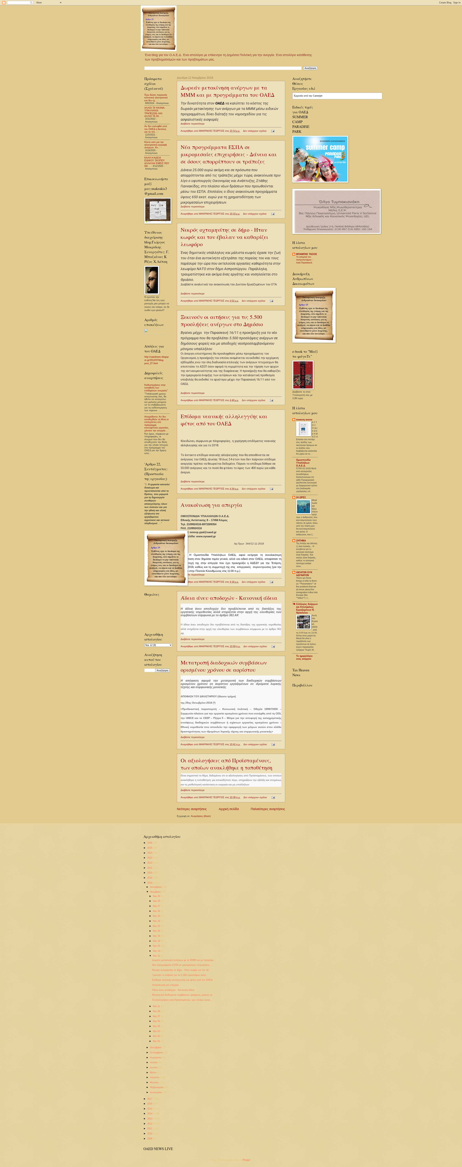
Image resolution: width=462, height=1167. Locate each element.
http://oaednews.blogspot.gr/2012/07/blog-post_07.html (156, 360)
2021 (150, 867)
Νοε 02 (157, 1036)
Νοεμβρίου (156, 891)
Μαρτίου (154, 1082)
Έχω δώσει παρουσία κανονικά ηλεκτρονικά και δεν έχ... (156, 98)
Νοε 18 (157, 941)
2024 (150, 853)
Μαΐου (153, 1072)
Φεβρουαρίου (157, 1087)
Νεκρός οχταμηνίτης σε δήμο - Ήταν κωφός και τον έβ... (181, 970)
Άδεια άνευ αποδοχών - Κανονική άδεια (229, 597)
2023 (150, 857)
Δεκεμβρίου (156, 887)
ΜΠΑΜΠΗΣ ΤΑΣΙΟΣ (306, 254)
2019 (150, 877)
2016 (150, 1103)
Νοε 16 (157, 945)
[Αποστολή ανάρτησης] (272, 131)
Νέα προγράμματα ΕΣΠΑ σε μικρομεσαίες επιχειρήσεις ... (182, 965)
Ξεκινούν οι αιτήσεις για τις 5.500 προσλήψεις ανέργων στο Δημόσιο (222, 320)
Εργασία (298, 95)
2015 (150, 1108)
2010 (150, 1133)
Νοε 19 (157, 936)
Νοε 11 (157, 1006)
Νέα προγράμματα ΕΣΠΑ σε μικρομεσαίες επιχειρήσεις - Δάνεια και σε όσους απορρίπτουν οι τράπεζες (229, 154)
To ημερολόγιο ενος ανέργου (304, 657)
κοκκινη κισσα (304, 419)
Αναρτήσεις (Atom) (201, 816)
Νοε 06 (157, 1021)
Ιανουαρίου (156, 1092)
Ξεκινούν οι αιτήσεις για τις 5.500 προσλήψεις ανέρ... (180, 975)
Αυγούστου (156, 1057)
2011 (150, 1128)
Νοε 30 (157, 896)
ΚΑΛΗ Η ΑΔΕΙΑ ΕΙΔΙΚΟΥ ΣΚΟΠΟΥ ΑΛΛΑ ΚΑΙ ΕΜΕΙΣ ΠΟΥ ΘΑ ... (156, 161)
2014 (150, 1113)
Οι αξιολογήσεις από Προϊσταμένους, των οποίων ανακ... (182, 1000)
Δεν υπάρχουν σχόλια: (255, 131)
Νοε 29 (157, 901)
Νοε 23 (157, 926)
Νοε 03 (157, 1031)
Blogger (246, 1160)
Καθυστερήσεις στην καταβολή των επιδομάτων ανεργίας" (156, 388)
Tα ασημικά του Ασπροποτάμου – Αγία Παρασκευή (304, 260)
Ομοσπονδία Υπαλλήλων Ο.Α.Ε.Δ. (303, 463)
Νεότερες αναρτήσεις (192, 809)
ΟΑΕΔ (220, 103)
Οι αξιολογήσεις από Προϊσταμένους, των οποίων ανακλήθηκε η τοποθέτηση (226, 764)
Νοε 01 (157, 1041)
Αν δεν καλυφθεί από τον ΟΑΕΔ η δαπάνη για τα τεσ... (155, 129)
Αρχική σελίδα (229, 809)
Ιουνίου (154, 1067)
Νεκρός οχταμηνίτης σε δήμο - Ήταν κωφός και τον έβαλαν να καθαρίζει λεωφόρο (224, 237)
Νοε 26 (157, 911)
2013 (150, 1118)
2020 (150, 872)
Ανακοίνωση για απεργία (211, 504)
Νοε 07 (157, 1016)
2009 (150, 1138)
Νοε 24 (157, 921)
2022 (150, 862)
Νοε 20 (157, 931)
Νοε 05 (157, 1026)
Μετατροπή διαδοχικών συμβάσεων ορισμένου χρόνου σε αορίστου (224, 666)
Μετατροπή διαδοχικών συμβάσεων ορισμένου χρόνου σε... (183, 994)
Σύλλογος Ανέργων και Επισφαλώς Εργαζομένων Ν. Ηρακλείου (307, 608)
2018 (150, 882)
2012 (150, 1123)
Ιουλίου (154, 1062)
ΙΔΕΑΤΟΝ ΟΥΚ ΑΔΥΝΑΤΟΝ (304, 574)
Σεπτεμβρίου (157, 1052)
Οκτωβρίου (156, 1047)
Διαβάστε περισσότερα (192, 123)
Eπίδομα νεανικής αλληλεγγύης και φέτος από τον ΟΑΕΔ (224, 419)
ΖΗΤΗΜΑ (301, 540)
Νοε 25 (157, 916)
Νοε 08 (157, 1011)
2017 (150, 1098)
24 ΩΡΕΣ (301, 497)
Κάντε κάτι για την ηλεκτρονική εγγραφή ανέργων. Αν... (155, 145)
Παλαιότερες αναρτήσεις (268, 809)
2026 (150, 842)
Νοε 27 (157, 906)
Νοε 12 (157, 955)
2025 (150, 847)
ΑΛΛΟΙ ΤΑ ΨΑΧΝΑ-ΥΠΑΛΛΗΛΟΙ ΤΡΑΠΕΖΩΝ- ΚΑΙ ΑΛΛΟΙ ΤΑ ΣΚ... (154, 111)
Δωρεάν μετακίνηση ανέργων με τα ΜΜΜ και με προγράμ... (183, 960)
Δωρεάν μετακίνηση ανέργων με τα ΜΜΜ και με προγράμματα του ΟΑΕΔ (227, 91)
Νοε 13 (157, 951)
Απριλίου (155, 1077)
